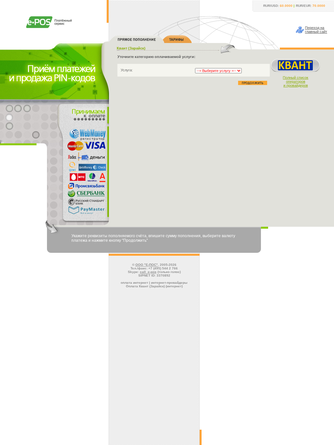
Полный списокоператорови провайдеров (295, 81)
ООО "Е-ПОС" (146, 264)
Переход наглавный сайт (316, 30)
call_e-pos (148, 272)
